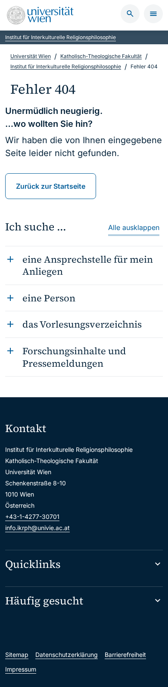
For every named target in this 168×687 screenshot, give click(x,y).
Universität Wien (30, 56)
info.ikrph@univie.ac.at (37, 527)
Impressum (20, 669)
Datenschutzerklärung (66, 654)
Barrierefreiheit (125, 654)
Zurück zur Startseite (50, 186)
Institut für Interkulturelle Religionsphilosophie (60, 37)
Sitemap (16, 654)
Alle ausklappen (133, 227)
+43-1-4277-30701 (32, 516)
